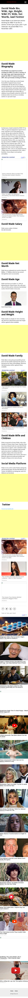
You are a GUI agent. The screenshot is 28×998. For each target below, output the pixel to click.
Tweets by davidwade (7, 509)
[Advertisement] (14, 47)
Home (11, 991)
